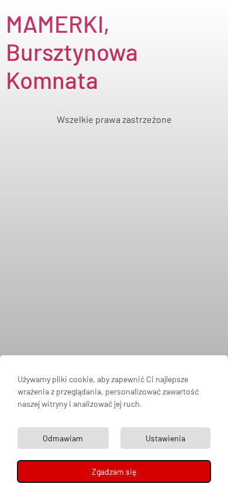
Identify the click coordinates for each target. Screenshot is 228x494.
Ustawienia (165, 438)
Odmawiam (63, 438)
